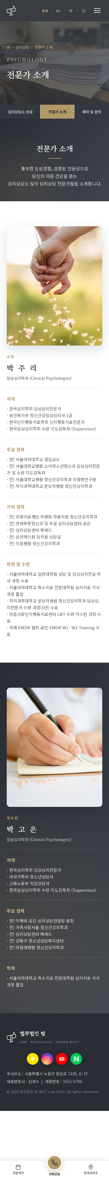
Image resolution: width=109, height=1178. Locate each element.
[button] (54, 1037)
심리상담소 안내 (20, 111)
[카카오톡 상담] (33, 1059)
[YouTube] (62, 1059)
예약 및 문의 (91, 111)
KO (45, 10)
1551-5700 (72, 1081)
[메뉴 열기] (97, 10)
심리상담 (22, 47)
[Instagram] (47, 1059)
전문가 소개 (57, 111)
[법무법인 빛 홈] (11, 11)
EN (58, 10)
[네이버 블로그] (76, 1059)
